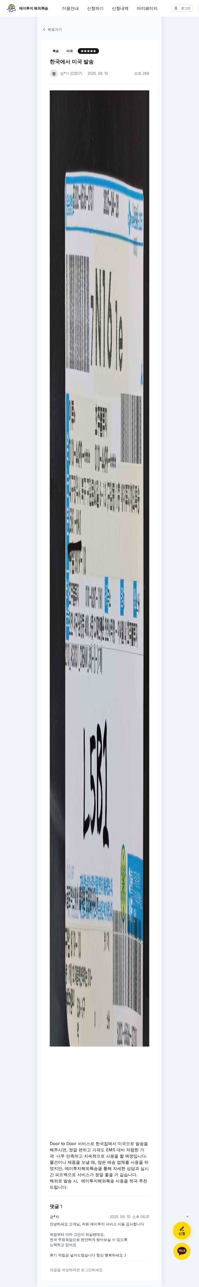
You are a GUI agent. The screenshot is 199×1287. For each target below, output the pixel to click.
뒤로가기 (55, 29)
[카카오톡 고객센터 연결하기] (182, 1251)
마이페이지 (147, 8)
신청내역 (120, 8)
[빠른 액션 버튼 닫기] (187, 1216)
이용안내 (70, 8)
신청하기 (95, 8)
